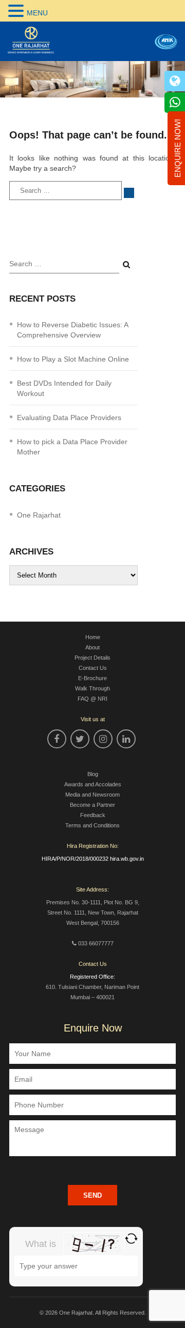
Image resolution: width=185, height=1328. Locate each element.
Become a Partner (92, 805)
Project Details (92, 658)
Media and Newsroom (92, 794)
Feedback (92, 815)
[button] (17, 11)
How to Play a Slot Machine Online (73, 359)
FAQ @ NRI (92, 699)
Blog (92, 774)
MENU (37, 13)
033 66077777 (96, 943)
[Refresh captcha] (131, 1238)
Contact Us (93, 668)
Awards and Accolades (92, 784)
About (92, 647)
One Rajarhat (39, 515)
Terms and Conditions (92, 825)
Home (92, 637)
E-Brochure (92, 678)
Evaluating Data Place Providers (69, 417)
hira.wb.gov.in (127, 859)
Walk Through (92, 688)
